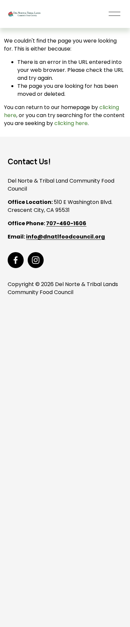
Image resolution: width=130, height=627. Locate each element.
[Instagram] (36, 260)
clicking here (71, 123)
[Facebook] (16, 260)
